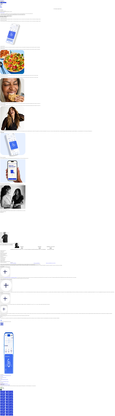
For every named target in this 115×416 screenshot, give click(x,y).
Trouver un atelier (6, 381)
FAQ (24, 14)
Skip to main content (2, 0)
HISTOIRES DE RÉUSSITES (14, 14)
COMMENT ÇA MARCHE (9, 14)
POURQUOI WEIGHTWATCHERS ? (3, 14)
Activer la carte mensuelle (2, 381)
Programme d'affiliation (2, 379)
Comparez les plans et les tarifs (3, 377)
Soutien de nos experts (2, 1)
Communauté (1, 3)
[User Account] (0, 6)
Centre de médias (6, 379)
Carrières (4, 383)
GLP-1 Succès (9, 375)
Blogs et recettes (6, 383)
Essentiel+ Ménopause (6, 375)
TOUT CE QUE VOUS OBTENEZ (21, 14)
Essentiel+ (3, 375)
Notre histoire (1, 383)
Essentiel (1, 375)
